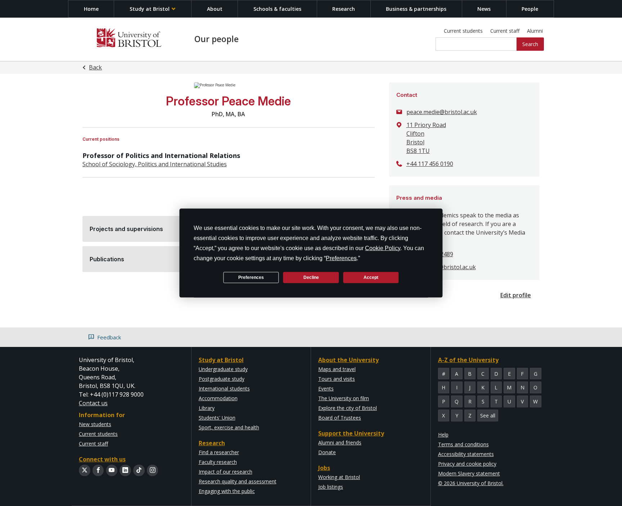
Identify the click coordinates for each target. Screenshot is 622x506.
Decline (311, 277)
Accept (371, 277)
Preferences (251, 277)
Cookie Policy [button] (382, 248)
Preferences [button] (341, 258)
